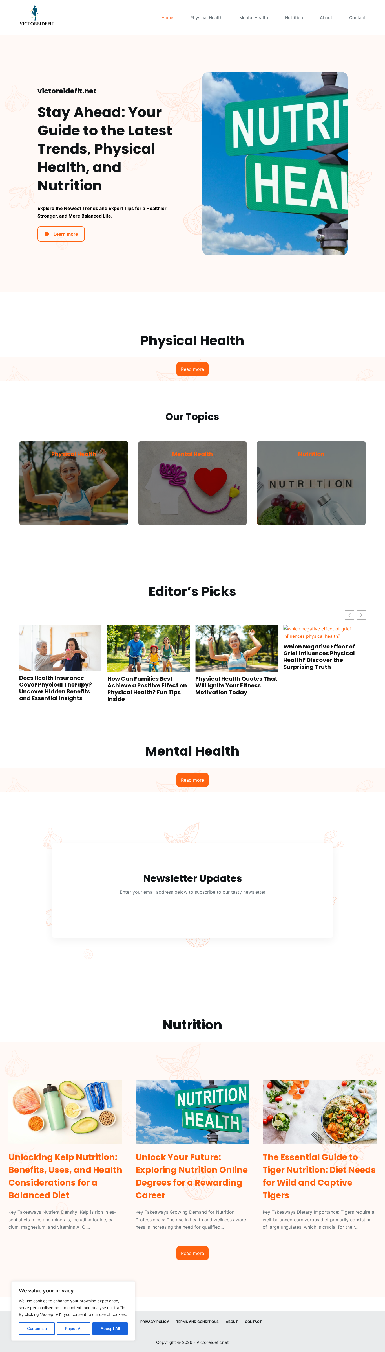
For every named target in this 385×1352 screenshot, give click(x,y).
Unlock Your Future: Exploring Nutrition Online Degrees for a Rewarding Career (192, 1176)
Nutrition (294, 17)
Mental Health (253, 17)
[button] (361, 615)
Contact (357, 17)
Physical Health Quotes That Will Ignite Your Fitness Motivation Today (161, 685)
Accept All (110, 1328)
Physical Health (206, 17)
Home (167, 17)
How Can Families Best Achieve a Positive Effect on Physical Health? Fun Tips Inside (72, 688)
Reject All (73, 1328)
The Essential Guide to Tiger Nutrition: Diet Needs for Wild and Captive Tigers (319, 1176)
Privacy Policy (154, 1322)
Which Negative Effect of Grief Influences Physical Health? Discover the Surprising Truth (244, 656)
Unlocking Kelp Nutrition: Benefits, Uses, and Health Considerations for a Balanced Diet (333, 649)
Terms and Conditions (197, 1322)
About (326, 17)
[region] (73, 1311)
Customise (37, 1328)
